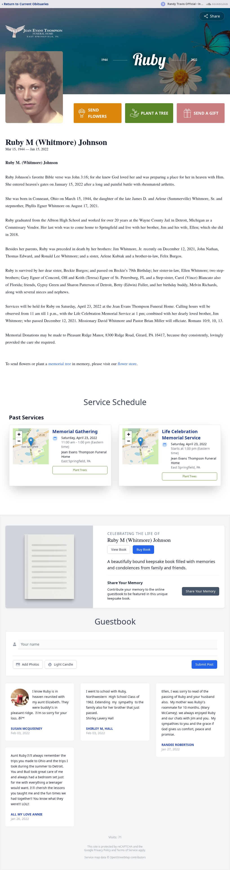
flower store (127, 363)
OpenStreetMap (120, 857)
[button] (31, 441)
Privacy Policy (102, 850)
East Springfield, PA (76, 461)
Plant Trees (80, 470)
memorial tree (59, 363)
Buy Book (143, 549)
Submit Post (204, 664)
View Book (118, 549)
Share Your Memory (200, 591)
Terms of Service (127, 850)
